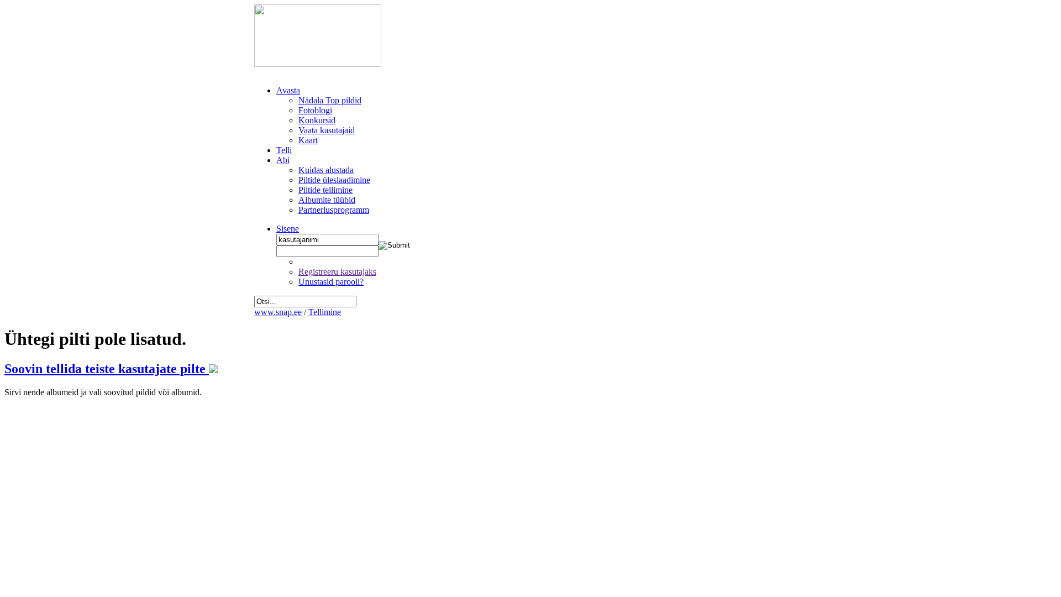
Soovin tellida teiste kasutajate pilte (106, 369)
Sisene (287, 228)
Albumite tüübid (326, 200)
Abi (283, 160)
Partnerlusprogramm (333, 209)
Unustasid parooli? (331, 281)
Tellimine (324, 312)
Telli (284, 150)
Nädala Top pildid (329, 100)
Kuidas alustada (326, 170)
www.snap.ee (278, 312)
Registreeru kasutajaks (337, 271)
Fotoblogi (315, 110)
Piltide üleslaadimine (334, 180)
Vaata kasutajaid (326, 130)
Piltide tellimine (325, 190)
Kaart (308, 140)
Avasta (288, 90)
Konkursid (316, 120)
